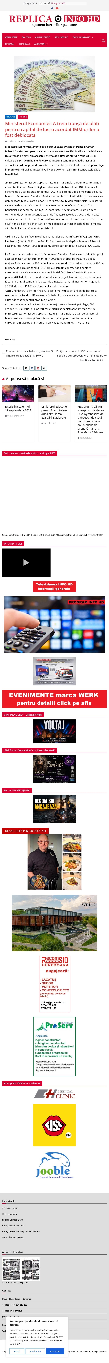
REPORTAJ (9, 44)
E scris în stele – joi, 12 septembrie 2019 (18, 408)
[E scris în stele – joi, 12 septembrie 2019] (18, 387)
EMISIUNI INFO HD (81, 37)
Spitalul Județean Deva (12, 1219)
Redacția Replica (27, 141)
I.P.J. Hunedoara (9, 1214)
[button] (91, 37)
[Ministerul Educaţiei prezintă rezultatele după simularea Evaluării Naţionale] (54, 387)
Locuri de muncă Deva (12, 1237)
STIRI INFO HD (61, 37)
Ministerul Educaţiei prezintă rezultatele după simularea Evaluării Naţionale (54, 412)
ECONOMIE (23, 117)
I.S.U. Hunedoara (9, 1208)
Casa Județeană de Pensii (13, 1225)
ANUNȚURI (39, 44)
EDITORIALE (24, 44)
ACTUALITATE (11, 37)
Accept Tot (55, 1351)
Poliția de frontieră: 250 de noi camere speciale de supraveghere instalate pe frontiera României (79, 355)
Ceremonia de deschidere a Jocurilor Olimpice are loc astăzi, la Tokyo (29, 353)
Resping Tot (35, 1351)
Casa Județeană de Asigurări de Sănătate (21, 1231)
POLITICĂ (26, 37)
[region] (37, 1337)
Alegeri (17, 1351)
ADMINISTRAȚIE (42, 37)
